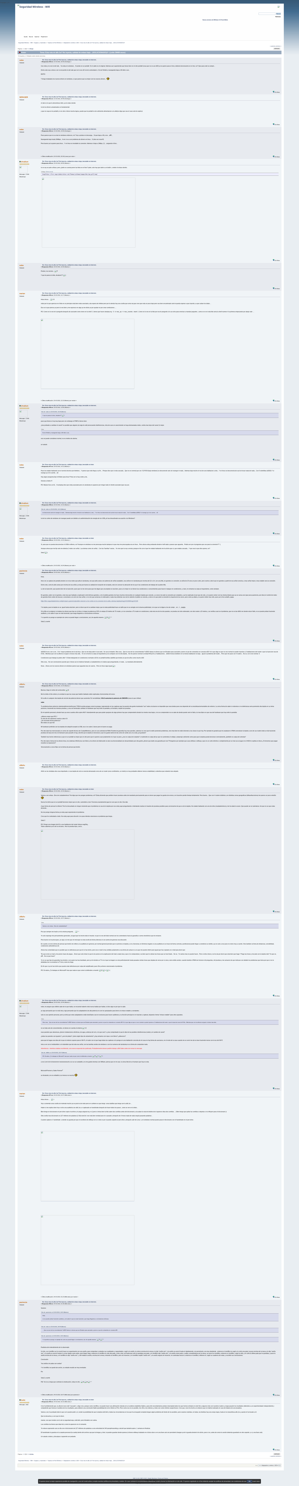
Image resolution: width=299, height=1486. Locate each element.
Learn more (256, 1481)
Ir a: (257, 1465)
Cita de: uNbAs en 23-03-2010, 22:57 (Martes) (54, 1052)
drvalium (24, 162)
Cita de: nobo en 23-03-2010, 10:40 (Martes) (53, 411)
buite (23, 1400)
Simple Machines (152, 1478)
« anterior (272, 46)
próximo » (278, 46)
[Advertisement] (149, 30)
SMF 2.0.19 (136, 1478)
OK (250, 1481)
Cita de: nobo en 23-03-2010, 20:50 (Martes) (53, 1326)
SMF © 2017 (143, 1478)
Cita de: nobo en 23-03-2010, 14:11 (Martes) (53, 509)
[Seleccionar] (49, 171)
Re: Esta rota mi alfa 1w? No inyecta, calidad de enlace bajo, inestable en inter (68, 464)
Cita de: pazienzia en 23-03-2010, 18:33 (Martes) (54, 1312)
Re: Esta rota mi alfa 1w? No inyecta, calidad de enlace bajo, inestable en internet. (69, 60)
